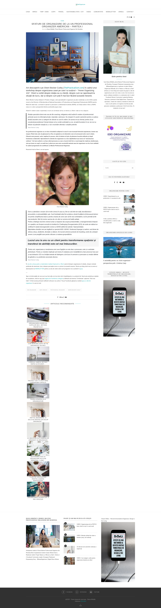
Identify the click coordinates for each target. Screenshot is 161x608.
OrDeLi (121, 11)
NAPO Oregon (43, 289)
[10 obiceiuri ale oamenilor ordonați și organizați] (38, 429)
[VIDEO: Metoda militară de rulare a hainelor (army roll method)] (69, 538)
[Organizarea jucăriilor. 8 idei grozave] (38, 489)
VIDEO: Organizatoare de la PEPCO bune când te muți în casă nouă (111, 209)
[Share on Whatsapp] (63, 297)
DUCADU (83, 601)
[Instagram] (129, 17)
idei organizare (31, 289)
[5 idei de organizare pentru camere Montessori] (38, 468)
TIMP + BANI (44, 11)
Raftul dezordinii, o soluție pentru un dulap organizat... (38, 419)
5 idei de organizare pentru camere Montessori (38, 478)
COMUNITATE (98, 11)
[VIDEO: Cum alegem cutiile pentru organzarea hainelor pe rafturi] (69, 561)
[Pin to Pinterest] (60, 297)
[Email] (123, 182)
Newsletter (111, 11)
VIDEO (88, 11)
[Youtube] (131, 17)
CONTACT (130, 11)
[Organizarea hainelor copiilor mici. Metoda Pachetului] (38, 315)
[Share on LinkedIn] (62, 297)
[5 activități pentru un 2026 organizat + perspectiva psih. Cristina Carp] (119, 247)
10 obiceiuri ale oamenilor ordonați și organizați (86, 547)
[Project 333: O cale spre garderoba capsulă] (38, 372)
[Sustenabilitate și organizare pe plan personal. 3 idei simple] (38, 448)
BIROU (35, 11)
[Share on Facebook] (57, 297)
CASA (28, 11)
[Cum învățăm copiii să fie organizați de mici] (38, 335)
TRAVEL (61, 11)
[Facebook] (127, 17)
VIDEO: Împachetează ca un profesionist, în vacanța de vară (111, 197)
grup (81, 268)
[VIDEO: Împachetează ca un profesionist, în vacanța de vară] (129, 199)
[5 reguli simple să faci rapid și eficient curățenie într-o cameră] (38, 353)
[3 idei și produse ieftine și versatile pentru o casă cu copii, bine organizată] (129, 221)
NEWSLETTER (39, 268)
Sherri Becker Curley (74, 289)
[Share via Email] (66, 297)
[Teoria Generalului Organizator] (38, 391)
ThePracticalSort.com (73, 88)
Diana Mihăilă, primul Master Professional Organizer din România (64, 29)
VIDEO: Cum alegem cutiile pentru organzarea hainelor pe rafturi (86, 559)
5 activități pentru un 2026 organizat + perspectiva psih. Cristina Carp (117, 262)
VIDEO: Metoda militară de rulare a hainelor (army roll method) (86, 536)
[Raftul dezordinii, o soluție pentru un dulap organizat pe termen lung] (38, 409)
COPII (53, 11)
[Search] (134, 17)
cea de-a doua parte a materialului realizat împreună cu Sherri (45, 264)
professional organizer (57, 289)
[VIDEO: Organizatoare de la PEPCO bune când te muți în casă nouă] (129, 210)
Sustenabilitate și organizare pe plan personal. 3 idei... (38, 458)
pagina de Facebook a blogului (54, 278)
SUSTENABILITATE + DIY (75, 11)
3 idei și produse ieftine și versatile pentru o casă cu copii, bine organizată (112, 220)
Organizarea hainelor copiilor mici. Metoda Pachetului (38, 325)
